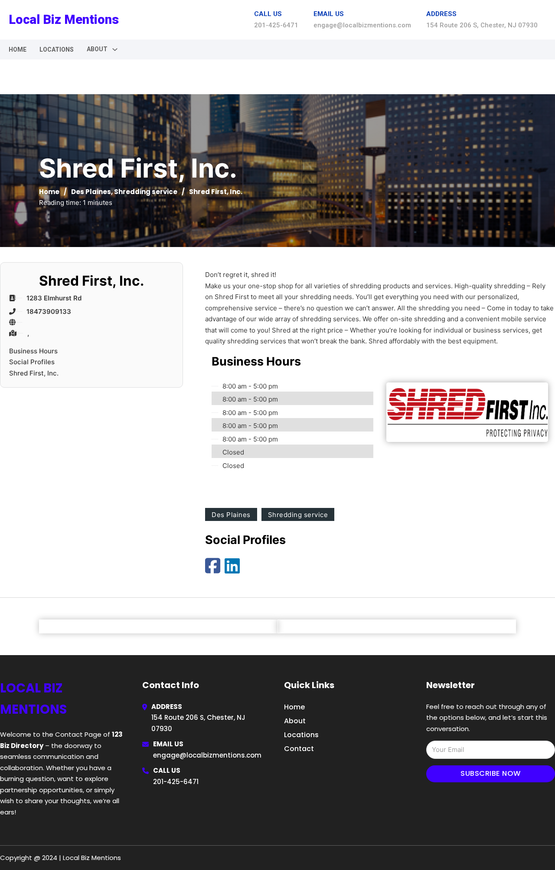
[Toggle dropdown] (115, 49)
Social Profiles (32, 362)
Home (17, 49)
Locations (56, 49)
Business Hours (33, 351)
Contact (299, 749)
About (295, 721)
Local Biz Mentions (64, 19)
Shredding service (145, 191)
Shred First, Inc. (34, 373)
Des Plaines (91, 191)
